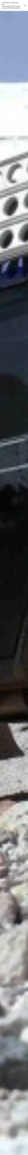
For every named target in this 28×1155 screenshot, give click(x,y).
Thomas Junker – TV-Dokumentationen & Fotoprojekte (11, 5)
